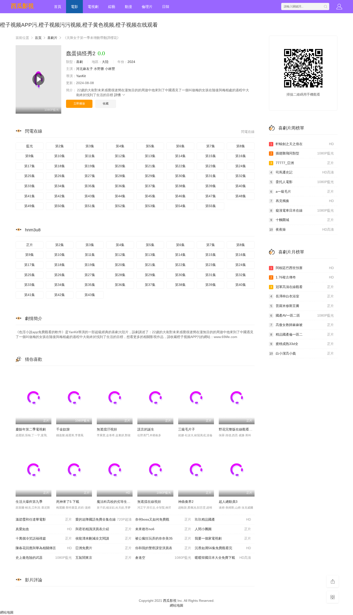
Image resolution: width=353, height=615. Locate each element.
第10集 (59, 156)
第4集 (120, 146)
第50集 (59, 206)
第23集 (210, 166)
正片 (29, 245)
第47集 (210, 196)
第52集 (120, 206)
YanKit (81, 76)
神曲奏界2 (186, 502)
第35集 (90, 186)
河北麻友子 (84, 69)
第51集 (90, 206)
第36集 (120, 186)
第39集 (210, 186)
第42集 (59, 196)
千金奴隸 (63, 429)
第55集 (210, 206)
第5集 (150, 146)
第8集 (240, 146)
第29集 (150, 176)
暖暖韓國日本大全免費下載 (223, 558)
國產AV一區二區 (302, 315)
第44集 (120, 196)
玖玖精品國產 (223, 519)
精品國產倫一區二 (302, 334)
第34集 (59, 186)
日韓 (165, 7)
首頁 (57, 7)
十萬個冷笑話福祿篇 (44, 538)
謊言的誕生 (145, 429)
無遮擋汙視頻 (107, 429)
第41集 (29, 196)
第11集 (90, 156)
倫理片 (147, 7)
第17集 (29, 166)
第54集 (180, 206)
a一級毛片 (302, 191)
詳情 (118, 95)
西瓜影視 (22, 6)
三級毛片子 (186, 429)
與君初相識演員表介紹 (103, 529)
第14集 (180, 156)
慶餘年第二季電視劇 (31, 429)
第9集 (29, 156)
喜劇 (79, 62)
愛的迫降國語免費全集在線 (103, 519)
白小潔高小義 (301, 353)
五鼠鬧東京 (103, 558)
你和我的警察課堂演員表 (163, 548)
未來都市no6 (163, 529)
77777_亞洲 (302, 163)
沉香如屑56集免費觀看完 (223, 548)
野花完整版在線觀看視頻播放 (240, 429)
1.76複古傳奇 (302, 277)
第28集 (120, 176)
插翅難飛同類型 (302, 153)
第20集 (120, 166)
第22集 (180, 166)
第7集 (210, 146)
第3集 (89, 146)
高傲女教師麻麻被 (302, 325)
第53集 (150, 206)
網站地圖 (176, 605)
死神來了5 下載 (67, 502)
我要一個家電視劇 (223, 538)
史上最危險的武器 (44, 558)
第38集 (180, 186)
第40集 (240, 186)
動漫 (128, 7)
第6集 (180, 146)
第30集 (180, 176)
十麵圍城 (302, 220)
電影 (74, 7)
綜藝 (111, 7)
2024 (131, 62)
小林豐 (110, 69)
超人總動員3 (228, 502)
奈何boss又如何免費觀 (163, 519)
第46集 (180, 196)
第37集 (150, 186)
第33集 (29, 186)
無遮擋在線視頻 (149, 502)
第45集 (150, 196)
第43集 (90, 196)
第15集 (210, 156)
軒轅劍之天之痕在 (302, 144)
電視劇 (93, 7)
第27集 (90, 176)
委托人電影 (302, 182)
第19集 (90, 166)
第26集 (59, 176)
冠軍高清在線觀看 (302, 287)
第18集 (59, 166)
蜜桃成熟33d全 (302, 344)
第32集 (240, 176)
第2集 (59, 146)
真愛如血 (44, 529)
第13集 (150, 156)
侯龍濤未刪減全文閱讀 (103, 538)
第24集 (240, 166)
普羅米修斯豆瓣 (302, 306)
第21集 (150, 166)
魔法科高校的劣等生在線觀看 (118, 502)
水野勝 (99, 69)
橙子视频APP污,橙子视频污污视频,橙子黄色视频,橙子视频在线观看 (79, 25)
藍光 (29, 146)
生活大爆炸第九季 (29, 502)
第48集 (240, 196)
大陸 (105, 62)
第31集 (210, 176)
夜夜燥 (301, 229)
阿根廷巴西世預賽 (302, 268)
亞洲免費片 (103, 548)
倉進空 (163, 558)
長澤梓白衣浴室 (302, 296)
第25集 (29, 176)
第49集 (29, 206)
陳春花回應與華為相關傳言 (44, 548)
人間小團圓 (223, 529)
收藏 (106, 103)
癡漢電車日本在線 (302, 210)
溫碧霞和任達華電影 (44, 519)
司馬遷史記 (302, 172)
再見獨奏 (302, 201)
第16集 (240, 156)
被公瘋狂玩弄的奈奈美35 (163, 538)
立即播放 (79, 103)
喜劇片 (52, 38)
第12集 (120, 156)
